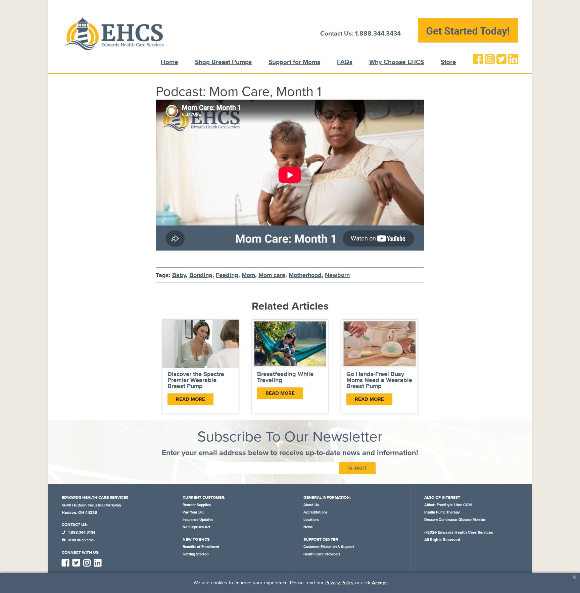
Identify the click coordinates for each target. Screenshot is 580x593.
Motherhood (305, 275)
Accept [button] (379, 583)
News (307, 527)
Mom (248, 275)
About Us (311, 505)
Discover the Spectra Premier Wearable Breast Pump (195, 380)
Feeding (227, 275)
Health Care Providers (321, 554)
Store (448, 62)
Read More (190, 399)
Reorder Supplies (197, 505)
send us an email (81, 540)
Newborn (337, 275)
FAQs (344, 62)
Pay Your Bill (193, 512)
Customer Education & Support (328, 547)
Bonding (200, 275)
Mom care (271, 275)
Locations (311, 520)
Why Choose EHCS (396, 62)
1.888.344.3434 (81, 532)
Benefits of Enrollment (201, 547)
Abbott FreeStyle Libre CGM (448, 505)
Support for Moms (294, 62)
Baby (179, 275)
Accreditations (315, 512)
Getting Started (195, 554)
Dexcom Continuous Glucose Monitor (454, 520)
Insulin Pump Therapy (442, 512)
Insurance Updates (198, 520)
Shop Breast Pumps (223, 62)
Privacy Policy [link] (339, 583)
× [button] (574, 577)
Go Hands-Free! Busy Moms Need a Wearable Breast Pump (379, 380)
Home (169, 62)
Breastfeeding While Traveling (285, 377)
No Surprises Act (196, 527)
